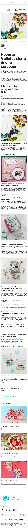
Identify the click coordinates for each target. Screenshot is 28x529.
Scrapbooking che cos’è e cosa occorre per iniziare (13, 76)
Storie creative (8, 10)
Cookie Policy (20, 515)
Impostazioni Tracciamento (4, 515)
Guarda (14, 429)
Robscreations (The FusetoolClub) (15, 339)
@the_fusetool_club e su (19, 338)
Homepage (3, 10)
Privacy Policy (24, 515)
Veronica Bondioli (6, 50)
